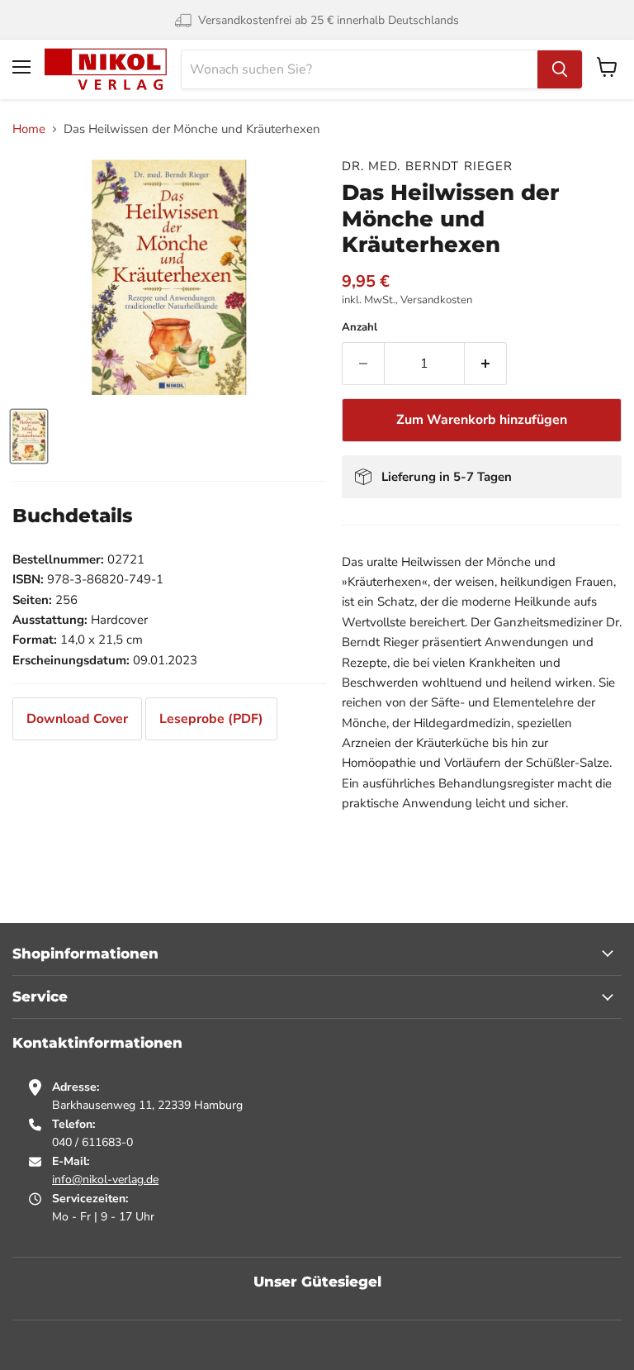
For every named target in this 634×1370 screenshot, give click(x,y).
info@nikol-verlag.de (105, 1179)
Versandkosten (436, 300)
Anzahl (359, 327)
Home (28, 129)
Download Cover (77, 719)
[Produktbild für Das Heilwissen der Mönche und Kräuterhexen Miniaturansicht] (29, 436)
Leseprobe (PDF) (211, 719)
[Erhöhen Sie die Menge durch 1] (486, 363)
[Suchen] (559, 69)
